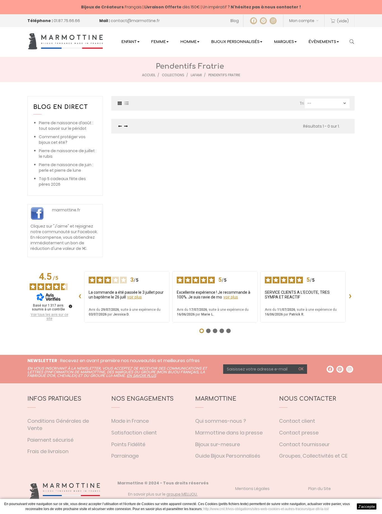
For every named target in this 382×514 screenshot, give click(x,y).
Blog (234, 20)
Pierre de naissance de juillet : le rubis (67, 153)
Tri (302, 103)
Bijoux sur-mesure (217, 444)
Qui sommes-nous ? (220, 420)
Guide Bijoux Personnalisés (227, 455)
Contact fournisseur (304, 444)
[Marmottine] (65, 41)
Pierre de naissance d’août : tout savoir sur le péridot (66, 125)
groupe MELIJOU (181, 494)
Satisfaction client (134, 432)
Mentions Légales (252, 488)
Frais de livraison (48, 451)
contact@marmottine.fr (135, 20)
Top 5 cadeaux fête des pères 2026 (62, 181)
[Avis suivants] (350, 297)
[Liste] (126, 103)
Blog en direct (60, 107)
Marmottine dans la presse (229, 432)
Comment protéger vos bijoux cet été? (62, 139)
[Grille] (119, 103)
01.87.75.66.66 (67, 20)
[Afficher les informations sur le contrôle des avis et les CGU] (70, 306)
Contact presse (299, 432)
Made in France (130, 420)
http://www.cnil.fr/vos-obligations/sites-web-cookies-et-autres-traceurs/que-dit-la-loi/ (266, 509)
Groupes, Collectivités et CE (313, 455)
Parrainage (125, 455)
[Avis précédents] (80, 297)
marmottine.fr (66, 210)
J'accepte (366, 506)
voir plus (134, 297)
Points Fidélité (128, 444)
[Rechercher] (352, 42)
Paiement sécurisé (50, 439)
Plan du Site (319, 488)
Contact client (297, 420)
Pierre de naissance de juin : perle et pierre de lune (66, 167)
